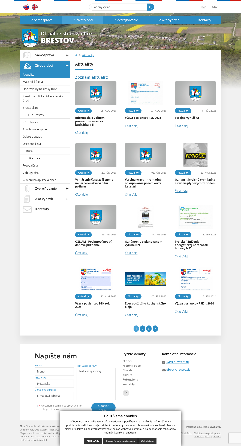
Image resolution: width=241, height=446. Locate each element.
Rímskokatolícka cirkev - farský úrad (43, 98)
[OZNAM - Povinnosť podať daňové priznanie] (95, 217)
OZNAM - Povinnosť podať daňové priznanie (93, 243)
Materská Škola (33, 82)
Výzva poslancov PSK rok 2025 (92, 305)
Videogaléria (31, 173)
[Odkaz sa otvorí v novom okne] (126, 393)
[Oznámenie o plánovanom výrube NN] (145, 217)
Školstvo (128, 370)
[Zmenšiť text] (204, 7)
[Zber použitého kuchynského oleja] (145, 279)
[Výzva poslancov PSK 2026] (145, 93)
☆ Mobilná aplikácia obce (39, 180)
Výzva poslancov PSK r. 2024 (194, 303)
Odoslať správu (103, 408)
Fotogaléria (30, 165)
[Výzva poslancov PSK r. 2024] (195, 279)
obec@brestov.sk (178, 369)
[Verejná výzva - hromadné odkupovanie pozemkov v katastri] (145, 155)
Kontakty (204, 20)
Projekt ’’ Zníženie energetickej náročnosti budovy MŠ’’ (191, 245)
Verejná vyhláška (187, 118)
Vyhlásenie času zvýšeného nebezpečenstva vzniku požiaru (94, 183)
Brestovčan (30, 108)
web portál (41, 433)
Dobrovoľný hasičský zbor (40, 89)
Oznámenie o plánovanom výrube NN (143, 243)
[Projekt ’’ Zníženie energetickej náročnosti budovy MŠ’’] (195, 217)
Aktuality (28, 74)
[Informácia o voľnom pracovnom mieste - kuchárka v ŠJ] (95, 93)
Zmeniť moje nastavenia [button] (120, 441)
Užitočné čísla (32, 144)
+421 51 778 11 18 (177, 362)
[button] (41, 20)
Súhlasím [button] (93, 441)
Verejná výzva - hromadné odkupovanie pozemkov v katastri (143, 183)
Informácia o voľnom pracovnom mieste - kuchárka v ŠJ (90, 121)
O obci (127, 361)
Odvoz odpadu (32, 137)
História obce (132, 365)
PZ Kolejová (30, 122)
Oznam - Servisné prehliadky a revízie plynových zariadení (195, 181)
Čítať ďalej (81, 133)
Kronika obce (31, 158)
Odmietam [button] (147, 441)
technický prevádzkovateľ (33, 440)
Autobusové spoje (35, 129)
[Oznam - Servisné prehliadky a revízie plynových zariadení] (195, 155)
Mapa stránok (27, 433)
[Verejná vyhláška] (195, 93)
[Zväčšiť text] (215, 6)
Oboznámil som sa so (60, 407)
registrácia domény (40, 436)
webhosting (54, 433)
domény (24, 436)
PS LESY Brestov (33, 115)
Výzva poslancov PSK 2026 (143, 118)
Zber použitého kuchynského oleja (145, 305)
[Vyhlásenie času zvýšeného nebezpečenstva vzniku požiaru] (95, 155)
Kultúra (28, 151)
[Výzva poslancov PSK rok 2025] (95, 279)
